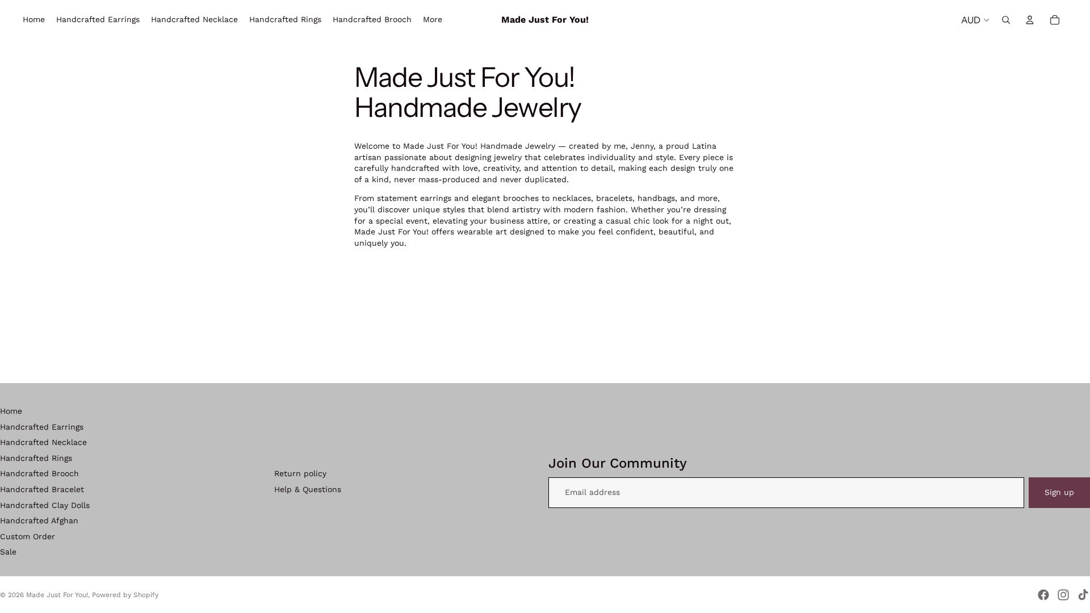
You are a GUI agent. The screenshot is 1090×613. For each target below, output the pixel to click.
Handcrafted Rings (36, 458)
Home (11, 410)
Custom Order (27, 536)
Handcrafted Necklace (43, 442)
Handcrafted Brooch (39, 473)
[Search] (1005, 19)
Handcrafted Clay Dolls (45, 505)
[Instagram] (1063, 595)
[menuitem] (432, 20)
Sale (8, 551)
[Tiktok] (1083, 595)
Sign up (1059, 492)
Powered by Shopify (125, 595)
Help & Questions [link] (307, 489)
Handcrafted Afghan (39, 520)
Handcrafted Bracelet (42, 489)
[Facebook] (1043, 595)
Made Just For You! (57, 595)
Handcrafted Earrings (41, 426)
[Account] (1029, 19)
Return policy (300, 473)
